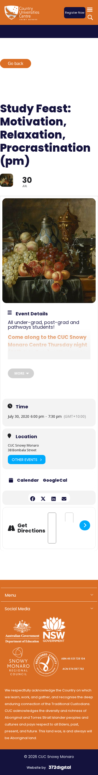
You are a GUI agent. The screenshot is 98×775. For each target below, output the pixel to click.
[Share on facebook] (32, 497)
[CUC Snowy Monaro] (23, 16)
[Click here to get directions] (84, 525)
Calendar (28, 480)
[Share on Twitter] (43, 497)
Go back (15, 63)
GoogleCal (55, 480)
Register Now (74, 12)
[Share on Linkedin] (53, 497)
